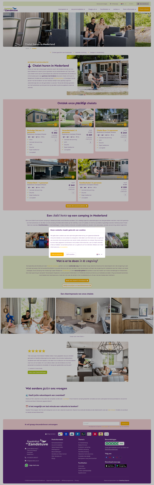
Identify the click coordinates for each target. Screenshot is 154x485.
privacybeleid (63, 247)
